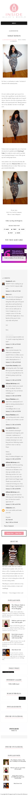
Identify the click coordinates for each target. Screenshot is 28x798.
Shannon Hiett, (16, 163)
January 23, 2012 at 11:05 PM (13, 459)
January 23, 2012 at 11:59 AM (13, 362)
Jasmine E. (9, 281)
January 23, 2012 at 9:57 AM (13, 291)
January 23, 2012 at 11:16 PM (13, 488)
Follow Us (14, 730)
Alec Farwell (9, 519)
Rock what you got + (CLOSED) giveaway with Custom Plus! (17, 777)
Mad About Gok (18, 783)
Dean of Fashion (11, 399)
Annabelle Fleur (11, 428)
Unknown (9, 507)
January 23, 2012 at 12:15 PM (13, 411)
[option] (14, 254)
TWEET (14, 229)
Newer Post (10, 533)
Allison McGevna (13, 30)
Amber (8, 347)
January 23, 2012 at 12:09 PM (13, 395)
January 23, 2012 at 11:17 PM (13, 504)
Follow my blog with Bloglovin (14, 221)
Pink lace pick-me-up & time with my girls (17, 768)
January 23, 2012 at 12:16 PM (13, 424)
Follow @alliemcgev (14, 684)
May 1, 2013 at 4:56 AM (12, 522)
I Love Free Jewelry (12, 365)
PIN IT (11, 232)
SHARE (7, 229)
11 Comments (13, 41)
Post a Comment (9, 526)
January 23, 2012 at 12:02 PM (13, 380)
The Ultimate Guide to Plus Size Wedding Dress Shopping (18, 760)
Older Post (18, 533)
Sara (7, 294)
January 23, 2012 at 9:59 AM (13, 344)
